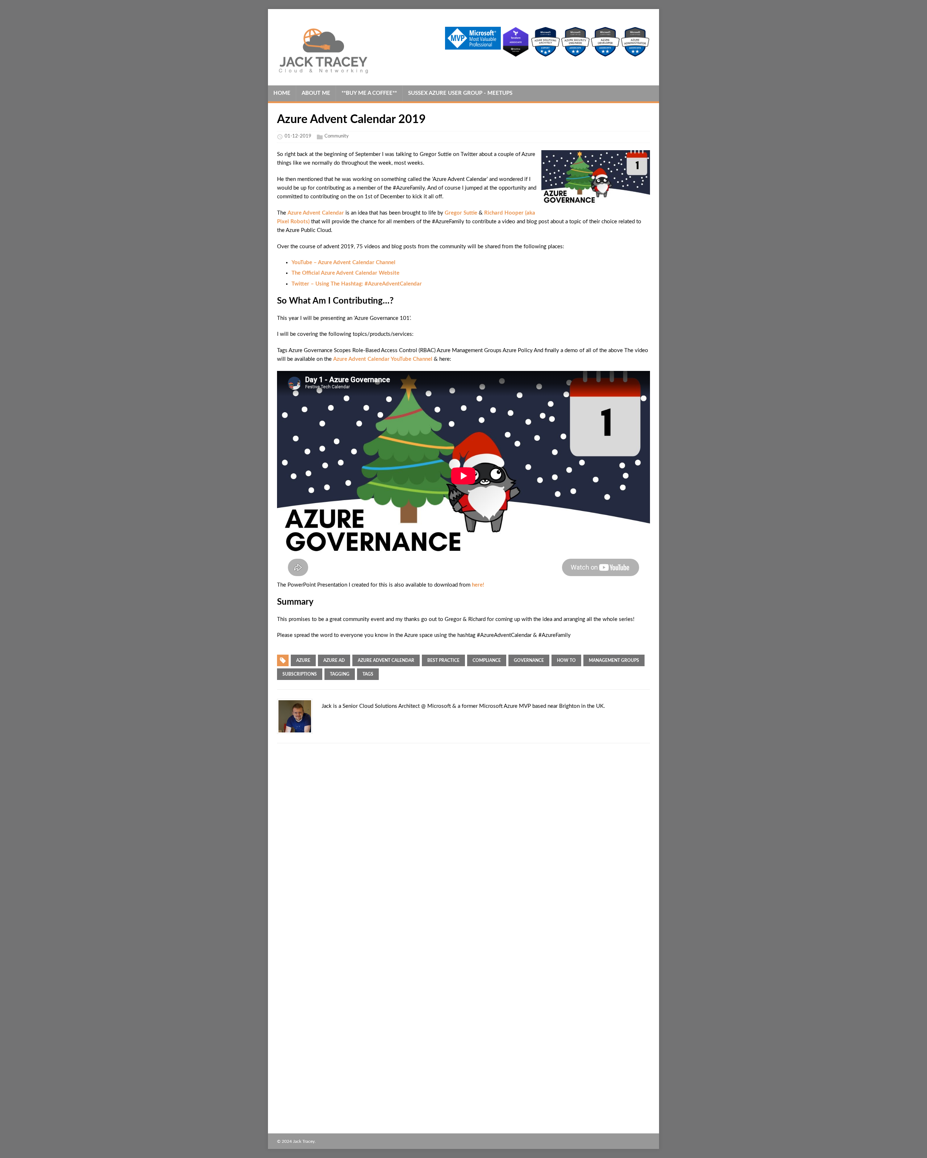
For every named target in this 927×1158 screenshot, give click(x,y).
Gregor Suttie (461, 213)
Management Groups (614, 660)
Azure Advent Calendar (316, 213)
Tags (367, 674)
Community (336, 136)
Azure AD (334, 660)
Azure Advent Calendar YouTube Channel (382, 359)
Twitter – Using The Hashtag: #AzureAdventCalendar (356, 284)
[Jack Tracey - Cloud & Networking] (334, 50)
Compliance (487, 660)
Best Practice (443, 660)
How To (566, 660)
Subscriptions (299, 674)
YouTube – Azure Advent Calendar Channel (343, 262)
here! (478, 585)
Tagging (339, 674)
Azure (303, 660)
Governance (529, 660)
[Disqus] (463, 842)
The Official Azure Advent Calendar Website (345, 273)
